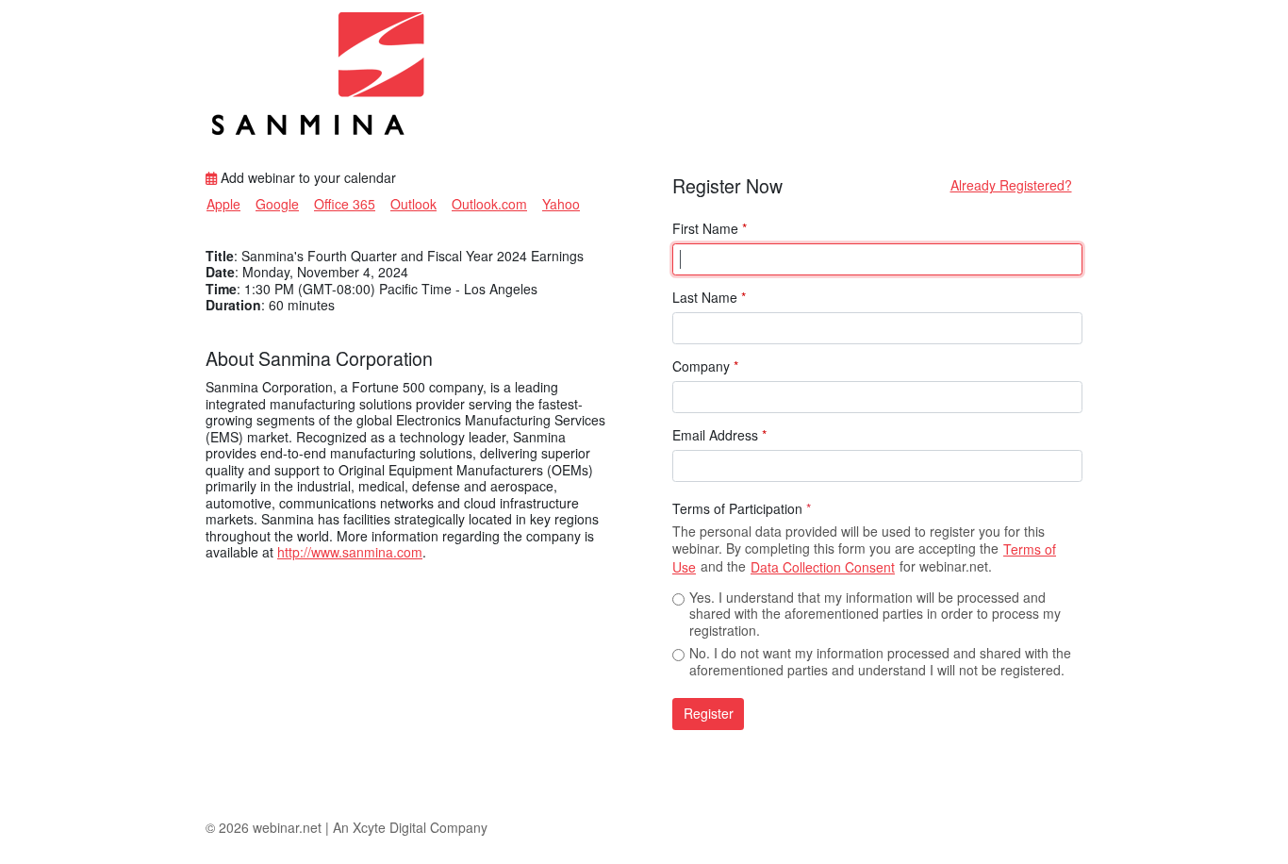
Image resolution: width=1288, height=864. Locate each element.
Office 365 (344, 203)
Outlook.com (489, 203)
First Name (709, 229)
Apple (223, 203)
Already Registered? (1011, 184)
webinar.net (287, 827)
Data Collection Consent (823, 566)
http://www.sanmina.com (349, 551)
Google (277, 203)
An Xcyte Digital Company (410, 827)
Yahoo (561, 203)
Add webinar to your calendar (306, 178)
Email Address (719, 435)
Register (709, 713)
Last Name (709, 298)
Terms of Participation (741, 509)
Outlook (413, 203)
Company (705, 366)
